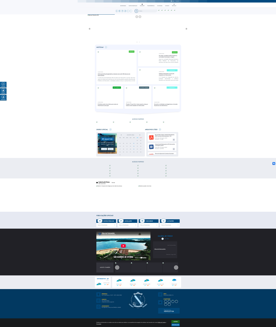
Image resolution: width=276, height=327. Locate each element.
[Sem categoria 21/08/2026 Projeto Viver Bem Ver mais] (159, 196)
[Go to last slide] (90, 29)
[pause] (140, 16)
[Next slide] (186, 29)
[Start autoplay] (136, 16)
